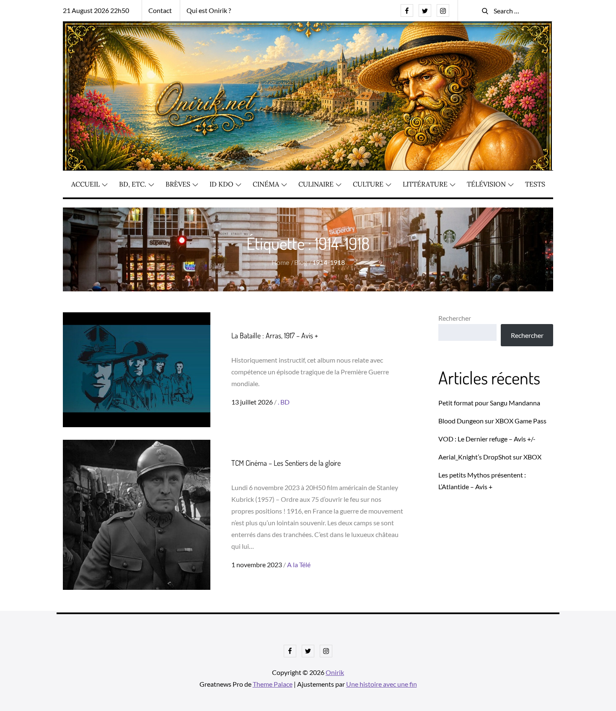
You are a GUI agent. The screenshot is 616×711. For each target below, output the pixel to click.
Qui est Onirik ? (208, 10)
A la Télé (299, 564)
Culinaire (316, 184)
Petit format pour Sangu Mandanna (489, 403)
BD (285, 402)
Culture (368, 184)
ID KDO (221, 184)
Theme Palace (272, 684)
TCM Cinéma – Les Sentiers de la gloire (286, 462)
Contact (160, 10)
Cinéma (266, 184)
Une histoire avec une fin (381, 684)
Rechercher (454, 318)
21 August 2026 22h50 (96, 10)
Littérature (425, 184)
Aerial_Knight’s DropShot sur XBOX (489, 457)
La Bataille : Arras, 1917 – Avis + (274, 335)
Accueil (85, 184)
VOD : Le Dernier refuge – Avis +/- (487, 439)
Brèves (178, 184)
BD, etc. (132, 184)
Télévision (486, 184)
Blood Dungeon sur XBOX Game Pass (492, 421)
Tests (535, 184)
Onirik (335, 672)
